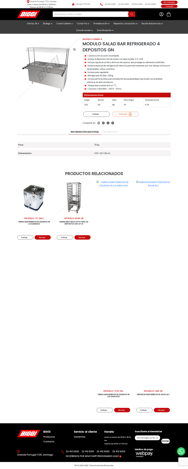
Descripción (110, 131)
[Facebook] (99, 123)
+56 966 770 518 (83, 4)
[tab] (85, 132)
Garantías (79, 436)
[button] (74, 49)
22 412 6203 (150, 4)
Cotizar (95, 114)
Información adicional (85, 131)
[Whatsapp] (109, 123)
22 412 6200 (110, 4)
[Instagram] (104, 123)
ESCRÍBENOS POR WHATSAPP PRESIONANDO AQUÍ (92, 456)
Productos (49, 436)
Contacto (169, 6)
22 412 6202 (137, 4)
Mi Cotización (169, 2)
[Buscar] (131, 14)
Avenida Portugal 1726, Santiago (43, 1)
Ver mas (42, 237)
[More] (113, 123)
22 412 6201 (123, 4)
